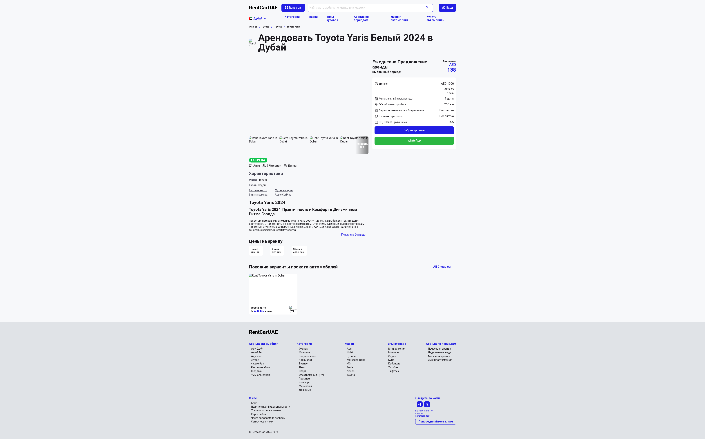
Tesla (350, 367)
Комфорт (304, 382)
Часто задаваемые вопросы (268, 417)
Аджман (256, 356)
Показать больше (353, 234)
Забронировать (414, 130)
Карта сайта (258, 414)
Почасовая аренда (439, 348)
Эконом (303, 348)
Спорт (302, 371)
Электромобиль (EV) (311, 374)
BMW (350, 352)
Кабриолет (305, 359)
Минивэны (305, 386)
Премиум (304, 378)
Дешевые (305, 389)
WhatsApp (414, 140)
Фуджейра (257, 363)
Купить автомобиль (435, 18)
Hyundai (351, 356)
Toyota (263, 179)
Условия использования (266, 410)
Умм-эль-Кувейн (261, 374)
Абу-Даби (257, 348)
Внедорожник (307, 356)
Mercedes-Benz (356, 359)
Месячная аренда (439, 356)
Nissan (351, 371)
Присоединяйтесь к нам (435, 421)
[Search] (427, 8)
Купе (391, 359)
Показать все (361, 145)
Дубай (255, 359)
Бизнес (303, 363)
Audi (349, 348)
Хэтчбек (393, 367)
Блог (254, 402)
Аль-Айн (256, 352)
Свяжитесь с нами (262, 421)
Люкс (302, 367)
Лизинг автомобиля (399, 18)
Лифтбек (393, 371)
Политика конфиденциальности (270, 406)
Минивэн (304, 352)
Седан (262, 185)
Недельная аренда (439, 352)
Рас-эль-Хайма (260, 367)
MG (349, 363)
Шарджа (256, 371)
